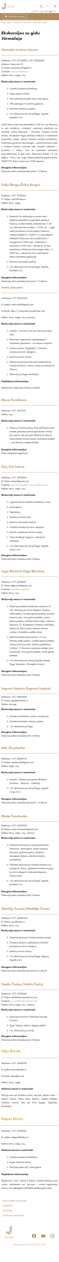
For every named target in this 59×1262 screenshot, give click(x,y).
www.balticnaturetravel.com (24, 1001)
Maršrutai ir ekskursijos (22, 23)
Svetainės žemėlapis (13, 1215)
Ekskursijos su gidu (40, 23)
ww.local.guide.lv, (21, 485)
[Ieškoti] (41, 6)
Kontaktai (7, 1205)
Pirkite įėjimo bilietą (17, 17)
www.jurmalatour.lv (20, 71)
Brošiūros (7, 1210)
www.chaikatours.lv (39, 485)
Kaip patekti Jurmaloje (14, 1200)
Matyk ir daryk (6, 23)
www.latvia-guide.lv (20, 589)
